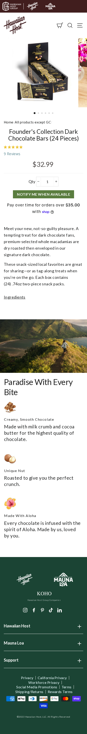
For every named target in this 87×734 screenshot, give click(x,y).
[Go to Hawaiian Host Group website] (11, 6)
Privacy (27, 678)
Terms (67, 687)
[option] (43, 72)
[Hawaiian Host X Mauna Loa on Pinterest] (42, 609)
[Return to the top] (70, 717)
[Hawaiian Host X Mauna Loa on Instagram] (25, 609)
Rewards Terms (60, 692)
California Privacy (52, 678)
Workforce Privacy (44, 682)
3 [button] (42, 113)
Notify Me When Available (43, 194)
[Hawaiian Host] (25, 579)
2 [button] (39, 113)
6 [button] (53, 113)
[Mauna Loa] (64, 579)
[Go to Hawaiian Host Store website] (32, 6)
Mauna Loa (14, 644)
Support (11, 662)
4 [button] (46, 113)
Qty (32, 181)
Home (8, 122)
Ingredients (14, 297)
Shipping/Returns (29, 692)
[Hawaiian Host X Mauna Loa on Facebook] (34, 609)
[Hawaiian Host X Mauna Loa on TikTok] (51, 609)
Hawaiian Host (17, 627)
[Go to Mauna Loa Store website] (50, 6)
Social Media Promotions (36, 687)
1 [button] (35, 113)
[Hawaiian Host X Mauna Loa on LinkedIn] (59, 609)
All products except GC (33, 122)
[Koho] (44, 593)
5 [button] (49, 113)
